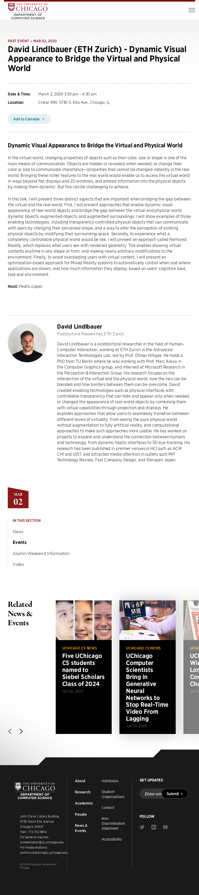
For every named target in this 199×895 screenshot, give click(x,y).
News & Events (81, 828)
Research (82, 792)
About (80, 781)
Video (18, 564)
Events (20, 542)
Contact (108, 807)
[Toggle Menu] (192, 10)
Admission (110, 780)
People (81, 814)
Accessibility (112, 839)
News (18, 531)
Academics (84, 803)
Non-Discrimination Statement (113, 823)
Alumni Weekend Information (41, 553)
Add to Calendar (27, 118)
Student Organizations (113, 794)
